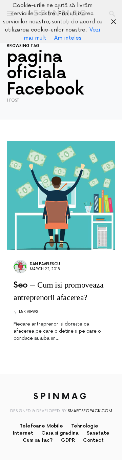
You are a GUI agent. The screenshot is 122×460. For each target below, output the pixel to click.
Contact (93, 440)
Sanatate (98, 433)
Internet (23, 433)
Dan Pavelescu (45, 264)
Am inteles (67, 38)
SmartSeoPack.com (90, 411)
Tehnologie (84, 426)
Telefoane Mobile (41, 426)
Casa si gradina (60, 433)
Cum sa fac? (38, 440)
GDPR (68, 440)
